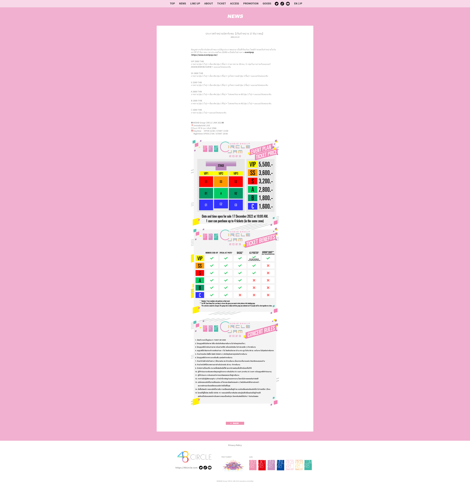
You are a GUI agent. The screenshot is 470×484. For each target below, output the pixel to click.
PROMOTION (250, 3)
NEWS (182, 3)
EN (295, 3)
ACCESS (234, 3)
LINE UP (195, 3)
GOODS (267, 3)
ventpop (250, 52)
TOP (172, 3)
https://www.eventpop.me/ (204, 54)
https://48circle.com (187, 467)
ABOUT (208, 3)
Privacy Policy (235, 445)
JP (300, 3)
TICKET (221, 3)
